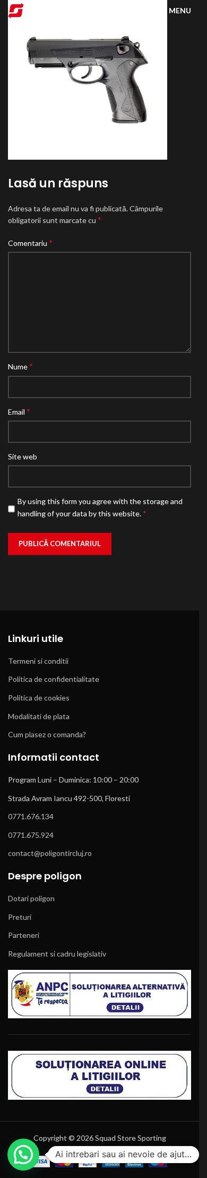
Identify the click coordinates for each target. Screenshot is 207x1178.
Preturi (19, 916)
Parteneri (23, 935)
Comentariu (30, 242)
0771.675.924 (31, 834)
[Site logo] (16, 9)
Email (19, 411)
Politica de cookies (39, 697)
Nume (20, 366)
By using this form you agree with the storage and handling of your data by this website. (100, 507)
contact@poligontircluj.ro (50, 853)
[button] (23, 1155)
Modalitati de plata (39, 716)
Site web (22, 456)
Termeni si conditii (38, 660)
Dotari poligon (31, 898)
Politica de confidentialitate (53, 678)
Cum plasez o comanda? (47, 734)
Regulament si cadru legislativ (57, 953)
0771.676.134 (31, 816)
